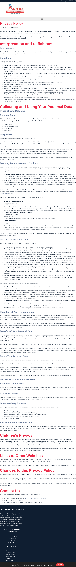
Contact (8, 558)
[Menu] (42, 19)
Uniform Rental (10, 552)
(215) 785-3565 (12, 540)
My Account (9, 560)
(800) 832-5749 (12, 542)
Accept (60, 564)
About (7, 551)
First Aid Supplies (11, 554)
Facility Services (10, 556)
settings (51, 565)
